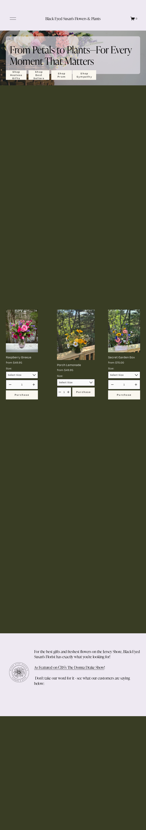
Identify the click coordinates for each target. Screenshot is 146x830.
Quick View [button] (22, 346)
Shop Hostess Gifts (16, 75)
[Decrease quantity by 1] (10, 384)
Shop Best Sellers (39, 75)
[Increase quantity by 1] (33, 384)
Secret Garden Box (121, 357)
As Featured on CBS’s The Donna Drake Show (69, 667)
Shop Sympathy (84, 75)
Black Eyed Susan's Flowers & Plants (73, 18)
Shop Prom (62, 75)
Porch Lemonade (69, 365)
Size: (9, 368)
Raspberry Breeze (18, 357)
